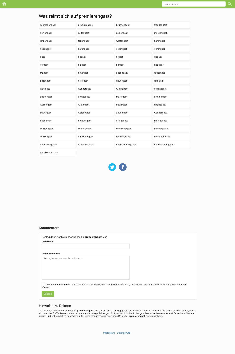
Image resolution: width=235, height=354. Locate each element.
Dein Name (47, 241)
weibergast (84, 112)
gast (42, 56)
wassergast (46, 104)
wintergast (83, 104)
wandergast (160, 112)
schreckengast (48, 24)
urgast (119, 56)
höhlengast (46, 32)
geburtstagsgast (49, 144)
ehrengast (159, 48)
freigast (44, 72)
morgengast (160, 32)
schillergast (46, 136)
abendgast (122, 72)
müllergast (121, 96)
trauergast (45, 112)
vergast (44, 64)
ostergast (83, 80)
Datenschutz (123, 332)
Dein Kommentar (51, 253)
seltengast (83, 32)
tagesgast (159, 72)
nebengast (45, 48)
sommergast (160, 96)
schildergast (46, 128)
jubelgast (45, 88)
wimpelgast (122, 88)
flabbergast (46, 120)
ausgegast (45, 80)
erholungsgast (85, 136)
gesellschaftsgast (49, 152)
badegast (159, 64)
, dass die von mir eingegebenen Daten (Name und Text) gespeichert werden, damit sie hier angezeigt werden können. (114, 286)
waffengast (122, 40)
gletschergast (123, 136)
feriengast (83, 40)
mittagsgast (160, 120)
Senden (48, 293)
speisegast (160, 104)
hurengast (159, 40)
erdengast (121, 48)
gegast (158, 56)
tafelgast (159, 80)
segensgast (160, 88)
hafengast (83, 48)
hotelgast (83, 72)
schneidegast (85, 128)
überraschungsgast (126, 144)
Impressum (109, 332)
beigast (82, 64)
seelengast (122, 32)
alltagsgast (122, 120)
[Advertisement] (117, 200)
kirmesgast (84, 96)
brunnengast (122, 24)
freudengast (160, 24)
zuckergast (46, 96)
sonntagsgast (161, 128)
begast (82, 56)
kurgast (120, 64)
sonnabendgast (162, 136)
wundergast (84, 88)
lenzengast (46, 40)
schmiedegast (123, 128)
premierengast (85, 24)
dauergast (121, 80)
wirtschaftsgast (86, 144)
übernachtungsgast (164, 144)
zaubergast (122, 112)
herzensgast (84, 120)
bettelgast (121, 104)
